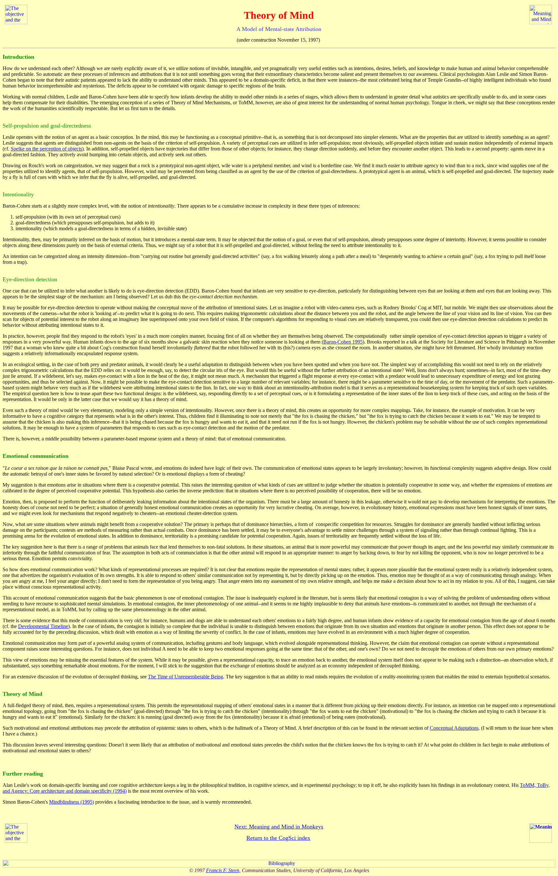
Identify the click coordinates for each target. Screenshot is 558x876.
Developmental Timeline (43, 626)
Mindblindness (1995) (71, 802)
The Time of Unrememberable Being (185, 676)
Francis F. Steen (222, 870)
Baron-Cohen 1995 (343, 342)
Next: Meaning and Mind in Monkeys (278, 826)
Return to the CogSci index (278, 838)
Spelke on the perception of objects (46, 148)
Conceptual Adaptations (454, 728)
